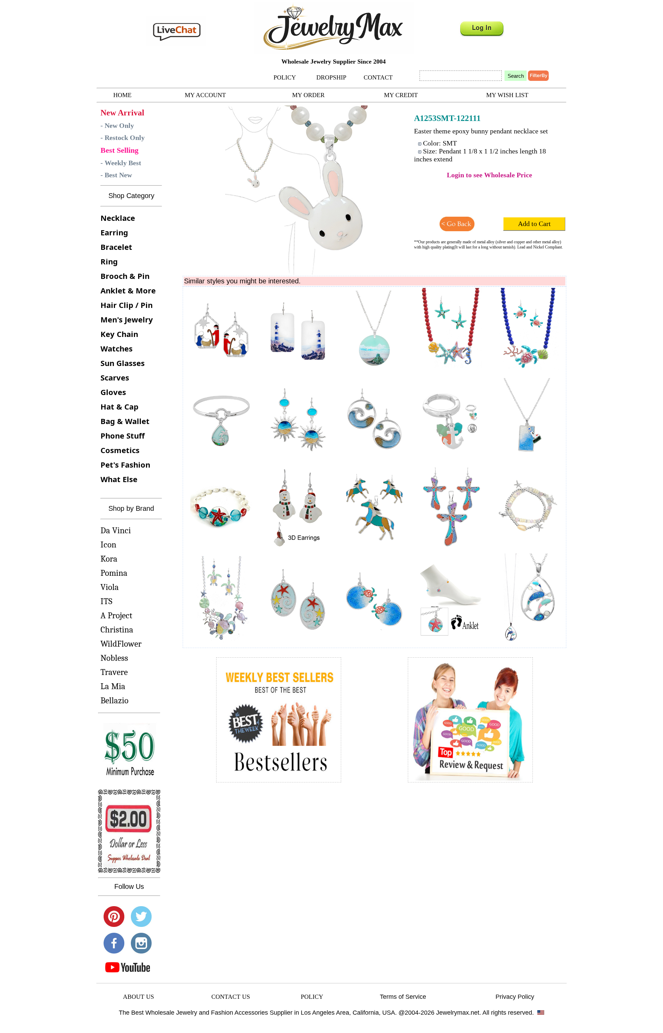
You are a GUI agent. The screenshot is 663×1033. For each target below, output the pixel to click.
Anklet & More (128, 290)
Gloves (113, 392)
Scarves (114, 377)
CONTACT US (230, 996)
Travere (114, 672)
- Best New (116, 175)
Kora (108, 559)
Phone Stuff (122, 435)
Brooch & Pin (125, 276)
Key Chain (119, 334)
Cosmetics (120, 450)
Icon (108, 544)
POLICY (284, 77)
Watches (116, 348)
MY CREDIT (401, 95)
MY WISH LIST (507, 95)
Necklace (117, 218)
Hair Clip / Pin (126, 305)
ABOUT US (138, 996)
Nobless (114, 658)
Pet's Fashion (125, 464)
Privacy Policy (515, 996)
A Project (116, 615)
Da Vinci (115, 530)
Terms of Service (403, 996)
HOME (122, 95)
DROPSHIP (331, 77)
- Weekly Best (120, 163)
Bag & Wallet (125, 421)
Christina (116, 630)
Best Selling (119, 150)
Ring (109, 261)
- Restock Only (122, 137)
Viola (109, 587)
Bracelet (116, 247)
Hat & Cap (119, 406)
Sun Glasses (122, 363)
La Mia (112, 686)
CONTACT (378, 77)
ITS (106, 601)
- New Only (117, 125)
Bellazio (114, 700)
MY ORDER (308, 95)
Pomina (113, 573)
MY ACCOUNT (205, 95)
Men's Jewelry (126, 319)
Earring (114, 232)
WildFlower (121, 644)
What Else (118, 479)
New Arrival (122, 112)
